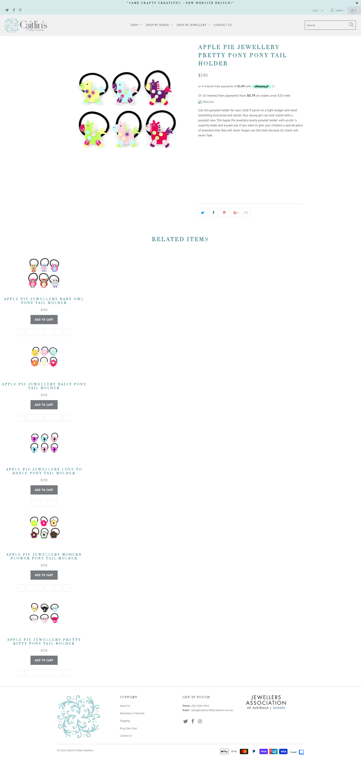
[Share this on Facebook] (213, 212)
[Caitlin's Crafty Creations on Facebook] (13, 10)
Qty (200, 173)
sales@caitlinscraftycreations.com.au (212, 710)
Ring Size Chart (128, 728)
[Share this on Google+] (235, 212)
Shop (135, 25)
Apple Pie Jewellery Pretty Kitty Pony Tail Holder (44, 614)
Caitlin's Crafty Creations (79, 750)
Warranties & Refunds (132, 713)
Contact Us (223, 25)
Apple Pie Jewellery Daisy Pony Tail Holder (44, 358)
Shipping (125, 721)
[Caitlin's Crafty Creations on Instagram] (20, 10)
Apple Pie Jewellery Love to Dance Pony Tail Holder (44, 444)
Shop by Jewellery (192, 25)
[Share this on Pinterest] (224, 212)
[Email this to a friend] (246, 212)
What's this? (208, 101)
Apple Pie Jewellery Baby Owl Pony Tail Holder (44, 273)
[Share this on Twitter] (202, 212)
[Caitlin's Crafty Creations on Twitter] (7, 10)
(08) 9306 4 (198, 706)
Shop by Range (158, 25)
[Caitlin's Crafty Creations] (31, 25)
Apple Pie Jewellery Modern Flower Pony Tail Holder (44, 529)
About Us (125, 706)
